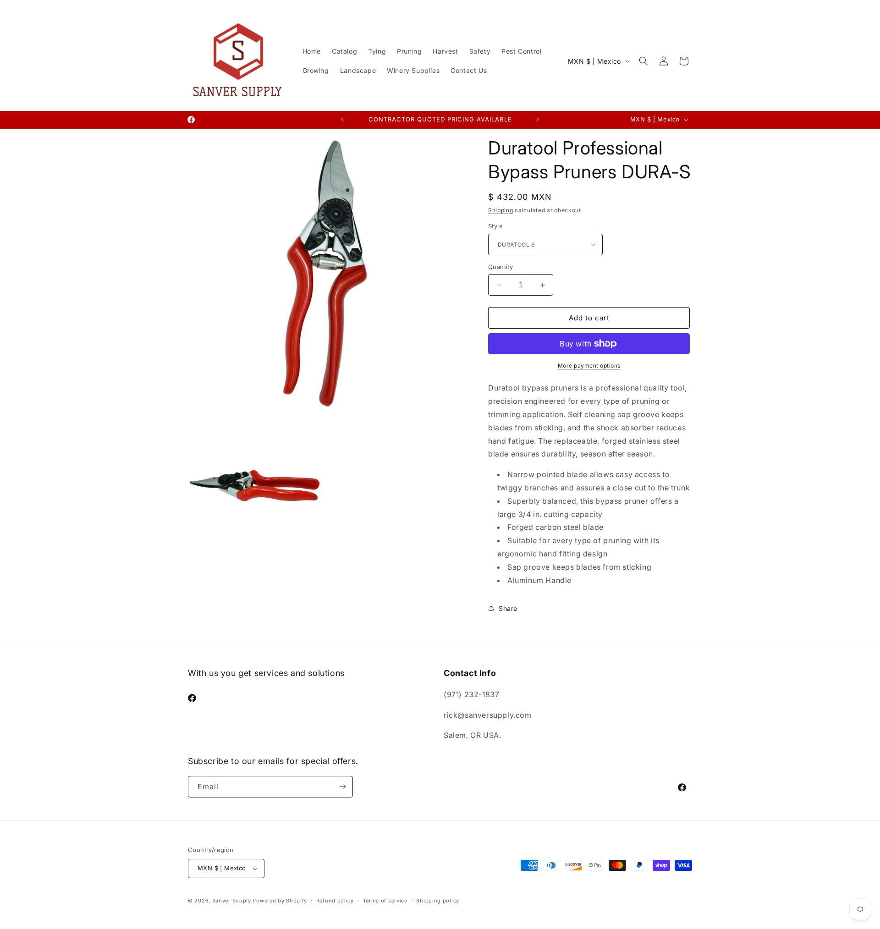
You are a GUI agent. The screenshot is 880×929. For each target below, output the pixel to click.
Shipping (500, 210)
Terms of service (385, 900)
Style (495, 226)
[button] (643, 61)
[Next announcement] (538, 119)
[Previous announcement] (342, 119)
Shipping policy (437, 900)
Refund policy (335, 900)
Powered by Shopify (280, 900)
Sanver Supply (231, 900)
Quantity (500, 266)
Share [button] (508, 608)
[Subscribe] (342, 786)
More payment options (589, 365)
